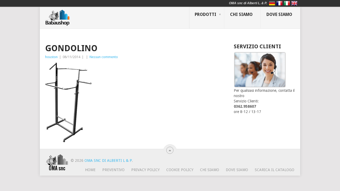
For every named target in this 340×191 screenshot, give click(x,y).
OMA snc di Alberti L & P (108, 160)
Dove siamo (279, 14)
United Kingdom (294, 3)
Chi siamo (241, 14)
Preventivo (113, 170)
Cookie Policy (179, 170)
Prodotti (205, 14)
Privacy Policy (145, 170)
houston (51, 57)
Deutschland (272, 3)
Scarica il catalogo (274, 170)
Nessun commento (104, 57)
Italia (287, 3)
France (279, 3)
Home (90, 170)
